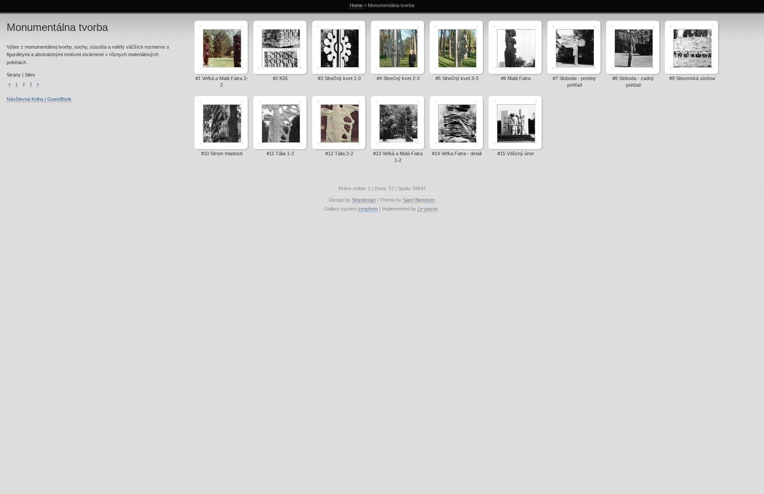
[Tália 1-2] (279, 123)
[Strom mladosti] (221, 123)
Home (356, 5)
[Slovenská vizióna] (691, 48)
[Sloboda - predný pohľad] (573, 48)
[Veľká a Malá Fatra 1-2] (397, 123)
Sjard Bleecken (419, 200)
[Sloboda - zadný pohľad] (632, 48)
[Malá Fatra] (515, 48)
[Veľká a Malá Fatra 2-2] (221, 48)
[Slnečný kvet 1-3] (338, 48)
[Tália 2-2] (338, 123)
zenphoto (368, 208)
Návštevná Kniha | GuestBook (39, 99)
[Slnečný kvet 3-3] (456, 48)
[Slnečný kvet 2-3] (397, 48)
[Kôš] (279, 48)
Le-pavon (427, 208)
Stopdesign (364, 200)
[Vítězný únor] (515, 123)
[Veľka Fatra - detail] (456, 123)
